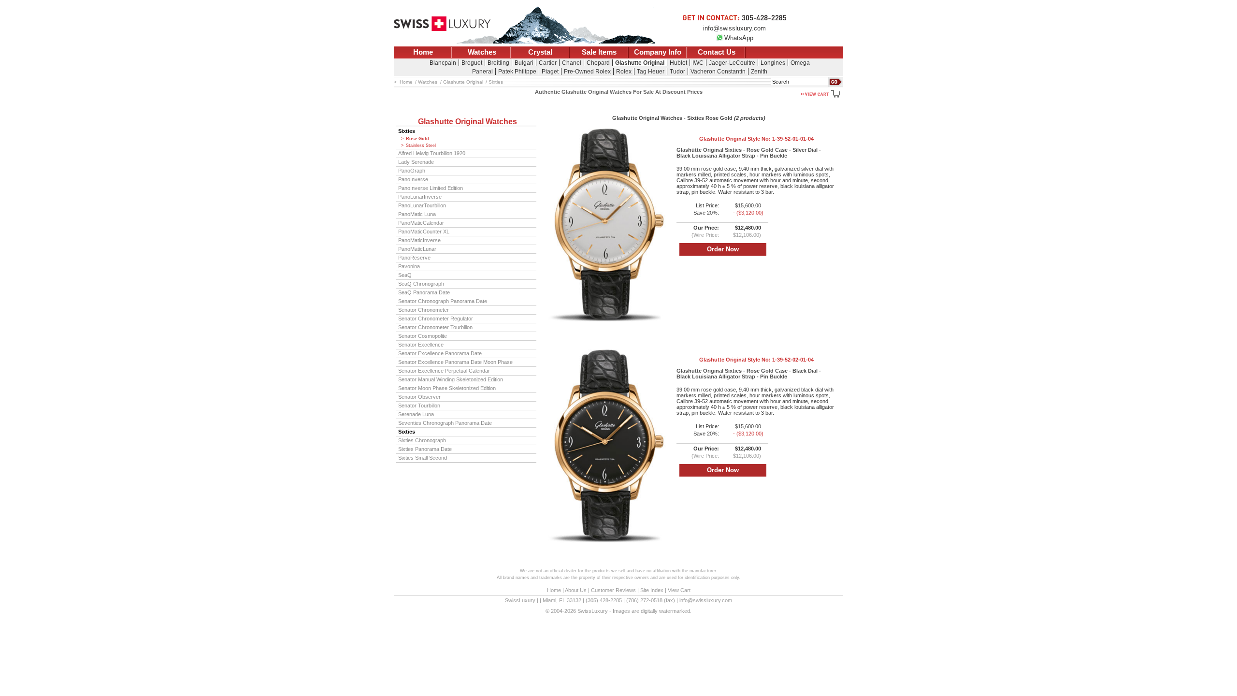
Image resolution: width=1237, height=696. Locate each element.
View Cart (679, 590)
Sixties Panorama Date (425, 449)
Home (423, 52)
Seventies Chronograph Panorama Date (445, 423)
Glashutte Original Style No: (756, 139)
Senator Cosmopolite (422, 336)
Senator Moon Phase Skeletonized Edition (447, 388)
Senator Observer (419, 397)
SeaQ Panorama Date (424, 292)
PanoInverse (413, 179)
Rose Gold (417, 138)
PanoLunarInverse (420, 197)
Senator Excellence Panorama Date (440, 353)
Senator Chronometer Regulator (435, 318)
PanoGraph (411, 171)
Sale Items (599, 52)
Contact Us (716, 52)
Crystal (540, 52)
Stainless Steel (421, 145)
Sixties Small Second (422, 458)
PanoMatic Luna (417, 214)
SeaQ (405, 275)
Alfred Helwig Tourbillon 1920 (431, 153)
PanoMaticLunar (417, 249)
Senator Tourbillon (419, 405)
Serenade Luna (416, 414)
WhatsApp (738, 38)
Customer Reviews (613, 590)
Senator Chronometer (423, 310)
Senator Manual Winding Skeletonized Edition (450, 379)
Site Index (651, 590)
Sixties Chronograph (422, 440)
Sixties (406, 131)
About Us (576, 590)
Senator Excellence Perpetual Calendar (444, 371)
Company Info (657, 52)
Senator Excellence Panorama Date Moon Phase (455, 362)
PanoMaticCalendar (421, 223)
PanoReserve (414, 258)
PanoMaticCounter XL (423, 231)
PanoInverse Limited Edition (430, 188)
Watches (482, 52)
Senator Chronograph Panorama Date (442, 301)
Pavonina (409, 266)
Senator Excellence (421, 345)
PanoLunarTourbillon (422, 205)
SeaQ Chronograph (421, 284)
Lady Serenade (416, 162)
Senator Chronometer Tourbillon (435, 327)
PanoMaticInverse (419, 240)
